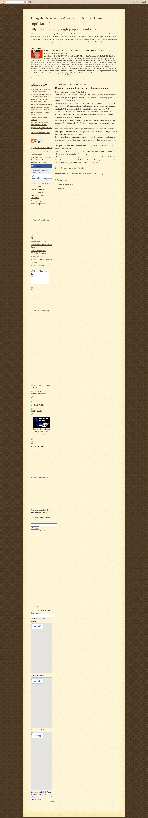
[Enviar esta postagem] (101, 173)
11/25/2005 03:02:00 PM (90, 173)
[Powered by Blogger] (37, 142)
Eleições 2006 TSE (38, 186)
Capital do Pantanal (38, 250)
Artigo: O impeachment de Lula (41, 104)
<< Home (61, 188)
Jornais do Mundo (38, 265)
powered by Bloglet (38, 530)
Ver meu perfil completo (39, 78)
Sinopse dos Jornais (38, 256)
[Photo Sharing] (41, 154)
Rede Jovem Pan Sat (38, 241)
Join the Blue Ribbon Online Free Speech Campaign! (41, 431)
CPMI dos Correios (38, 253)
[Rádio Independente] (37, 178)
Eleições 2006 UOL (38, 192)
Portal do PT (80, 92)
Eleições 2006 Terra (38, 189)
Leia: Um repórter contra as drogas (41, 245)
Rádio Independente (39, 203)
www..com (39, 607)
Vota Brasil (35, 197)
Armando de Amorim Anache (66, 51)
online (33, 621)
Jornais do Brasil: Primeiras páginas (41, 260)
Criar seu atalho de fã (45, 183)
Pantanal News (36, 201)
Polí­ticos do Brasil (38, 195)
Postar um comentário (65, 184)
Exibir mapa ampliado (37, 675)
